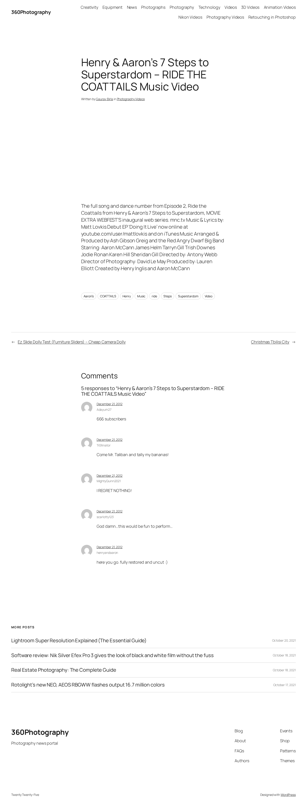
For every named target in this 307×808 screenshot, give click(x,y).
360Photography (31, 12)
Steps (167, 296)
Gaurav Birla (104, 99)
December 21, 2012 (109, 404)
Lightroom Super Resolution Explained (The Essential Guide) (79, 640)
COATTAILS (108, 296)
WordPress (288, 795)
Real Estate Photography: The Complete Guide (63, 670)
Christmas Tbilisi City (270, 341)
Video (209, 296)
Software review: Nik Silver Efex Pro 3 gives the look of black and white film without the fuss (112, 655)
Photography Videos (131, 99)
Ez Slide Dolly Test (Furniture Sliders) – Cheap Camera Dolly (72, 341)
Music (141, 296)
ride (154, 296)
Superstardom (188, 296)
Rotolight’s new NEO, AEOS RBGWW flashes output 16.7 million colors (88, 685)
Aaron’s (89, 296)
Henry (126, 296)
